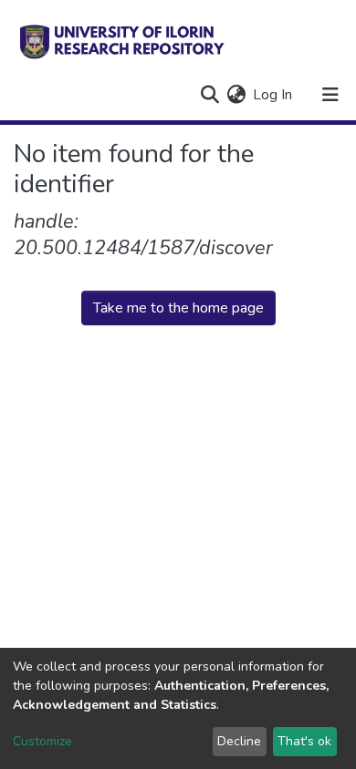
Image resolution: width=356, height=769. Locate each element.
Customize (42, 741)
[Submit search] (209, 95)
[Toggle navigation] (330, 95)
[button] (236, 95)
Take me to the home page (178, 308)
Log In (273, 95)
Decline (239, 741)
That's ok (304, 741)
